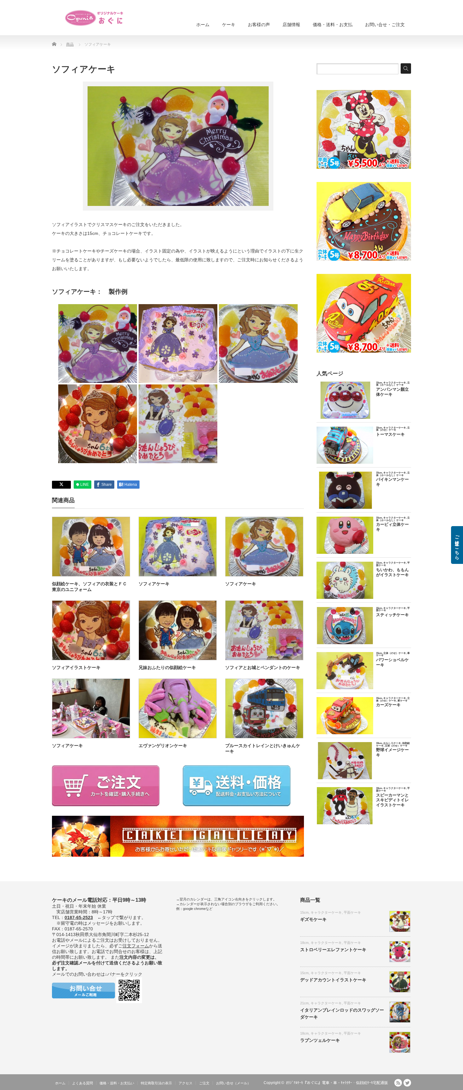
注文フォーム (136, 945)
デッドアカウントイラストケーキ (333, 979)
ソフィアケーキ (154, 583)
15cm (304, 912)
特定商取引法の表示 (156, 1083)
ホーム (202, 24)
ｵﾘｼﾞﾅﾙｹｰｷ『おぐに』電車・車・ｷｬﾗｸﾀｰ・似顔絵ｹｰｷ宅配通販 (337, 1083)
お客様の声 (259, 24)
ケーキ (228, 24)
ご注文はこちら (457, 545)
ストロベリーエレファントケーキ (333, 949)
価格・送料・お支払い (117, 1083)
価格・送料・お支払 (332, 24)
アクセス (185, 1083)
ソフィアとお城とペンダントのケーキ (262, 667)
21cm (304, 1003)
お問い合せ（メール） (233, 1083)
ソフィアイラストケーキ (76, 667)
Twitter (407, 1083)
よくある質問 (82, 1083)
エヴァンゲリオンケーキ (163, 745)
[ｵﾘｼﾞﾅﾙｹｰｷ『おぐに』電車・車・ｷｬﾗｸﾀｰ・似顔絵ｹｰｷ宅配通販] (94, 18)
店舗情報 (291, 24)
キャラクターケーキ (326, 912)
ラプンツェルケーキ (320, 1040)
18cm (304, 943)
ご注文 (204, 1083)
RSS (398, 1083)
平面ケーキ (352, 912)
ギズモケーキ (313, 919)
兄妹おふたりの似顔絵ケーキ (167, 667)
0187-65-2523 (79, 917)
